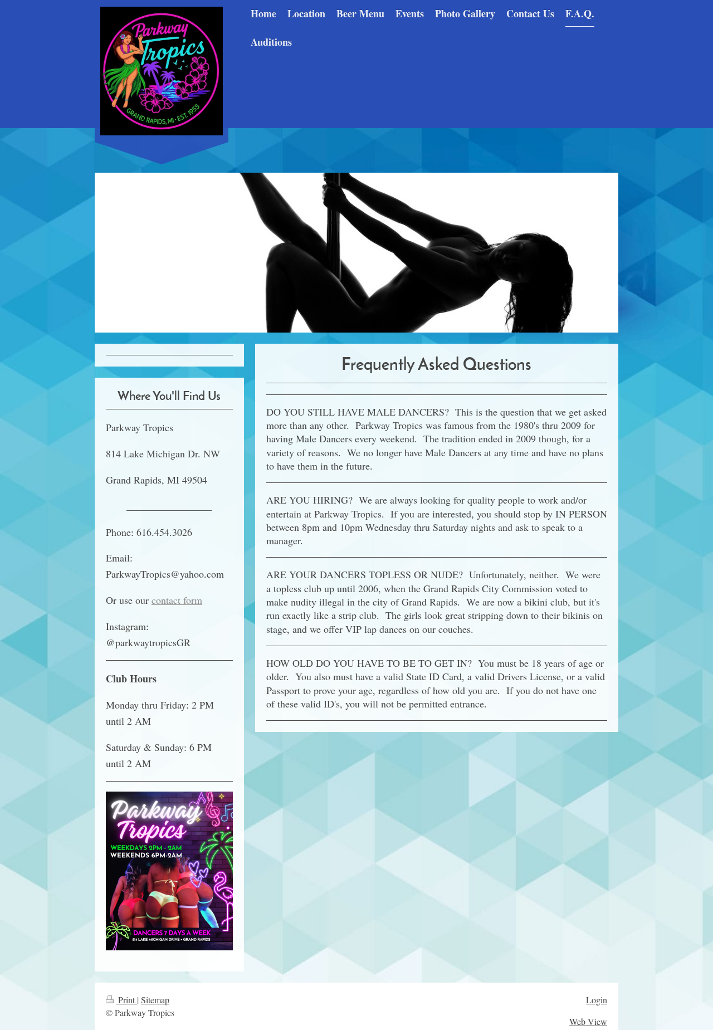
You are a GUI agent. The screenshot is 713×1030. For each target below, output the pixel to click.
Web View (588, 1021)
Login (596, 999)
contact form (177, 600)
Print (126, 999)
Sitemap (155, 999)
